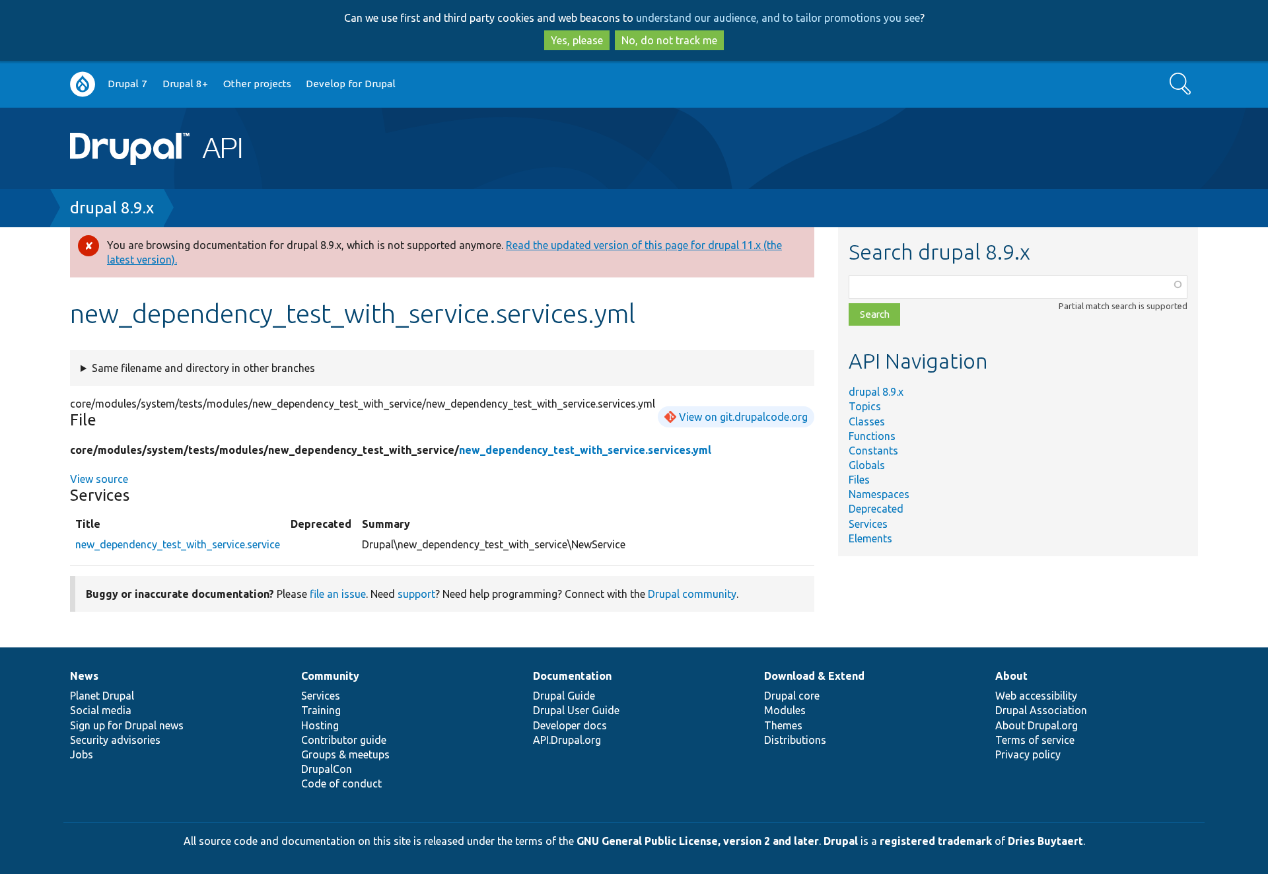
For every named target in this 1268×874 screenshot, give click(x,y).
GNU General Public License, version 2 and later (698, 841)
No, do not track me (669, 40)
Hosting (320, 725)
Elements (870, 538)
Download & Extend (814, 676)
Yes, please (577, 40)
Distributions (795, 740)
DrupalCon (326, 769)
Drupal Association (1041, 710)
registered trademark (936, 841)
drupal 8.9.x (112, 208)
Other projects (257, 83)
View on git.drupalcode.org (743, 417)
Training (321, 710)
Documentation (572, 676)
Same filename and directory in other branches (203, 368)
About (1011, 676)
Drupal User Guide (576, 710)
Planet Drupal (102, 696)
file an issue (338, 594)
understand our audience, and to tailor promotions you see (778, 18)
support (416, 594)
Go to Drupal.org (82, 84)
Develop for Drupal (351, 83)
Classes (867, 421)
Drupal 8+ (185, 83)
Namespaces (879, 494)
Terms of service (1034, 740)
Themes (783, 725)
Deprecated (876, 509)
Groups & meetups (345, 754)
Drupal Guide (564, 696)
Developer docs (570, 725)
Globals (867, 465)
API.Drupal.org (567, 740)
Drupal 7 (127, 83)
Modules (785, 710)
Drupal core (792, 696)
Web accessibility (1036, 696)
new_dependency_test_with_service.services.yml (585, 450)
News (84, 676)
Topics (865, 406)
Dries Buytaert (1045, 841)
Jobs (81, 754)
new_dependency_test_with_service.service (177, 544)
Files (859, 480)
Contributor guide (343, 740)
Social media (100, 710)
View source (99, 479)
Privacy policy (1028, 754)
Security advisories (115, 740)
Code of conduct (341, 783)
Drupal (841, 841)
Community (330, 676)
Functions (872, 436)
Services (868, 524)
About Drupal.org (1036, 725)
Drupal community (692, 594)
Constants (873, 450)
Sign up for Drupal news (127, 725)
